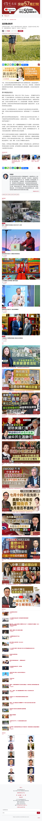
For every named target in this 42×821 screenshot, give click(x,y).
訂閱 (38, 812)
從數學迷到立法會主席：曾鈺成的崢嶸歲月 (10, 309)
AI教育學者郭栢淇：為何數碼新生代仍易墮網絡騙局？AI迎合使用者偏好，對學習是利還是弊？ (20, 535)
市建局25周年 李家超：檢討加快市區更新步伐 (17, 672)
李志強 (11, 679)
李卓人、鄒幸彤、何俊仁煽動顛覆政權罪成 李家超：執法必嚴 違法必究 (22, 690)
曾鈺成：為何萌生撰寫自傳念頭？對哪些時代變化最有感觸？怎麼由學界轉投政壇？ (18, 391)
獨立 (9, 33)
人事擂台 (20, 31)
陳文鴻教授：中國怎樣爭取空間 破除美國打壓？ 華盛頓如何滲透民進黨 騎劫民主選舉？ (19, 439)
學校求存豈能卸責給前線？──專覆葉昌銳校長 (17, 660)
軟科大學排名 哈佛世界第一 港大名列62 (16, 642)
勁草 (15, 33)
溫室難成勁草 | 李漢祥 (13, 19)
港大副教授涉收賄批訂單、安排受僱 (16, 666)
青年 (6, 33)
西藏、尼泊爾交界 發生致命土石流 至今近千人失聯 (12, 225)
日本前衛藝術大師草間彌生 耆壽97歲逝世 (10, 280)
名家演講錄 (4, 307)
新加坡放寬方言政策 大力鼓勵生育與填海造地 (11, 253)
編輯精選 (11, 673)
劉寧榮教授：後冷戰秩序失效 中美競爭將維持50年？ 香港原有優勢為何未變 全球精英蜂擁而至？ (20, 488)
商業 (5, 19)
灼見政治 (3, 336)
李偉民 (11, 709)
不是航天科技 (12, 678)
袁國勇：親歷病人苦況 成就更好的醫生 (16, 630)
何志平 (11, 715)
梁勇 (10, 721)
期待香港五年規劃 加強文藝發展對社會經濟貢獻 (18, 708)
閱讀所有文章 (36, 191)
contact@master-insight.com (22, 805)
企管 (7, 19)
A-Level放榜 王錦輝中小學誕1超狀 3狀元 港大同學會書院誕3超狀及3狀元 (22, 648)
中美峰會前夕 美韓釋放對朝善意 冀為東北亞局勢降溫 (12, 338)
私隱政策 (39, 817)
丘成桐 (4, 33)
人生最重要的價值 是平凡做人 (15, 636)
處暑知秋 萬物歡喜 (13, 714)
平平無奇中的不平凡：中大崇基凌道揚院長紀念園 (18, 720)
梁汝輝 (11, 697)
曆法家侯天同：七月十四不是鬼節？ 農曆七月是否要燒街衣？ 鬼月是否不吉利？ (17, 512)
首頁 (2, 19)
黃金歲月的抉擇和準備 (13, 654)
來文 (10, 661)
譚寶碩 (11, 637)
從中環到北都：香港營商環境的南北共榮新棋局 (16, 161)
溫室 (18, 33)
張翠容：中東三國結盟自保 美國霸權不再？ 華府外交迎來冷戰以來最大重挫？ (17, 584)
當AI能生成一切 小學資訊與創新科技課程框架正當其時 (19, 696)
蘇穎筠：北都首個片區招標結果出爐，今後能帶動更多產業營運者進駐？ (16, 367)
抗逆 (12, 33)
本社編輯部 (5, 226)
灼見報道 (3, 223)
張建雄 (11, 655)
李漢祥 (8, 31)
